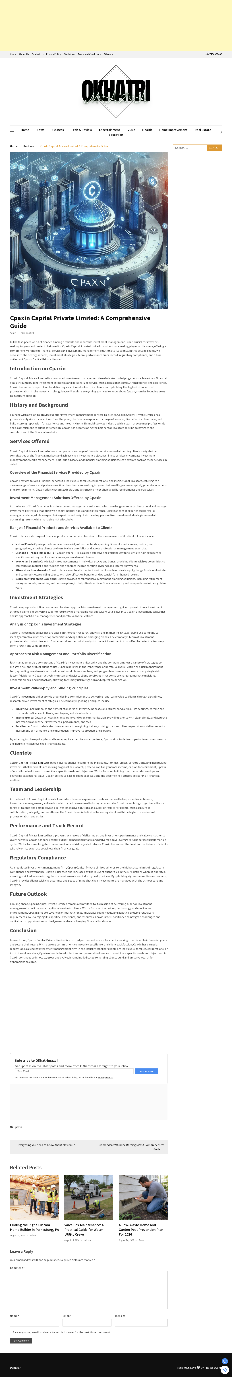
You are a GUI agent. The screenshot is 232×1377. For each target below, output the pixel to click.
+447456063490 (213, 54)
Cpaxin (18, 1127)
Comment (17, 1268)
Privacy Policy (53, 54)
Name (14, 1316)
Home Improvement (173, 130)
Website (120, 1316)
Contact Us (38, 54)
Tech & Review (81, 130)
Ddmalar (15, 1367)
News (40, 130)
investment (28, 696)
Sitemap (108, 54)
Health (147, 130)
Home (13, 54)
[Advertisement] (109, 25)
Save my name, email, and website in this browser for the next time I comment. (62, 1332)
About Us (24, 54)
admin (13, 332)
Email (67, 1316)
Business (57, 130)
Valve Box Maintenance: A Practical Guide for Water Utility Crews (84, 1229)
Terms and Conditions (89, 54)
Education (116, 135)
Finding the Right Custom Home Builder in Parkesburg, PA (34, 1227)
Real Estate (203, 130)
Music (131, 130)
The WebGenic (213, 1367)
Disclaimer (69, 54)
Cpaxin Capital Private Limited (29, 762)
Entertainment (109, 130)
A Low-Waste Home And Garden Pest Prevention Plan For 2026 (141, 1229)
